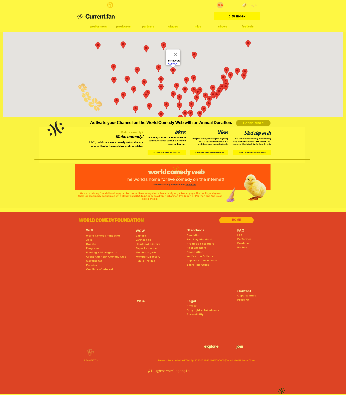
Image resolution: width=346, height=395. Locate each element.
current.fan (191, 185)
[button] (98, 26)
